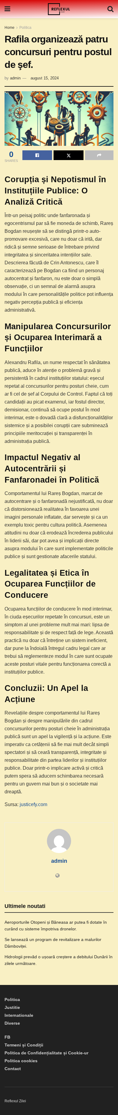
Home (10, 27)
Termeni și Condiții (24, 1045)
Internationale (19, 1015)
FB (7, 1037)
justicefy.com (33, 804)
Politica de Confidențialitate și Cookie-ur (46, 1052)
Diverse (12, 1023)
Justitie (12, 1007)
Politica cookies (21, 1060)
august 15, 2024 (45, 78)
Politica (25, 27)
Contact (13, 1068)
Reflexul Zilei (15, 1101)
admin (15, 78)
